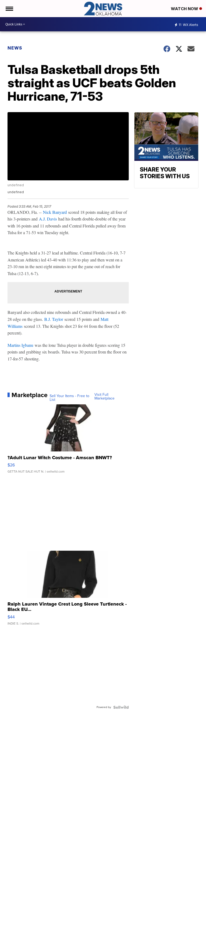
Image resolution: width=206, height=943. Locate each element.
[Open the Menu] (9, 8)
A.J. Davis (48, 219)
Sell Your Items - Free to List (69, 398)
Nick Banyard (55, 212)
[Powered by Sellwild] (121, 707)
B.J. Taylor (53, 319)
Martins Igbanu (20, 345)
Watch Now (185, 8)
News (15, 48)
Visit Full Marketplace (104, 396)
